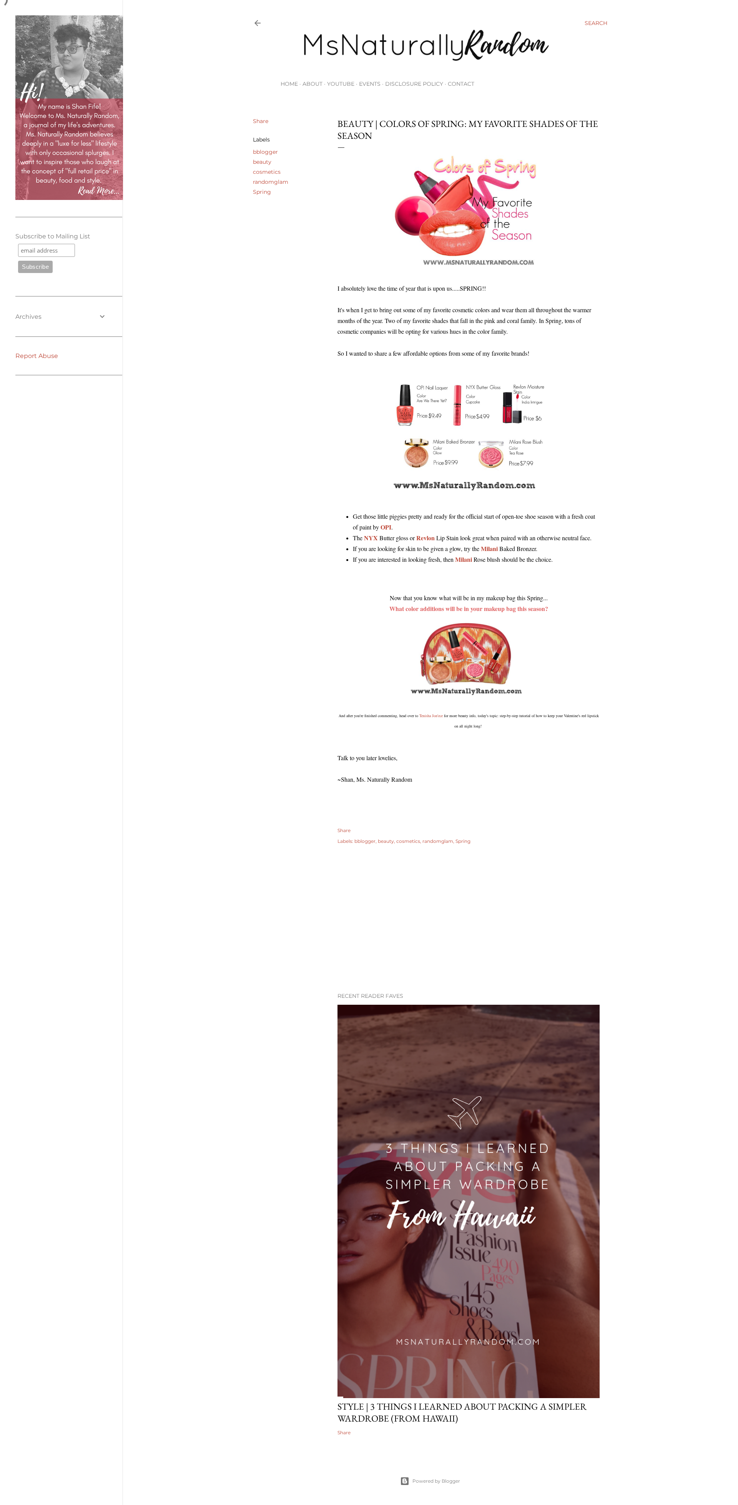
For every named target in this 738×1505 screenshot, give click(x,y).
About (312, 83)
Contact (461, 83)
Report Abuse (36, 356)
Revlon (425, 537)
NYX (371, 537)
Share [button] (260, 121)
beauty (262, 161)
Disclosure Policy (414, 83)
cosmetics (267, 171)
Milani (463, 559)
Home (289, 83)
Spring (262, 191)
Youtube (340, 83)
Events (370, 83)
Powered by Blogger (436, 1481)
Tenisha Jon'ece (431, 715)
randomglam (270, 181)
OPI (386, 527)
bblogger (265, 151)
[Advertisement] (468, 919)
